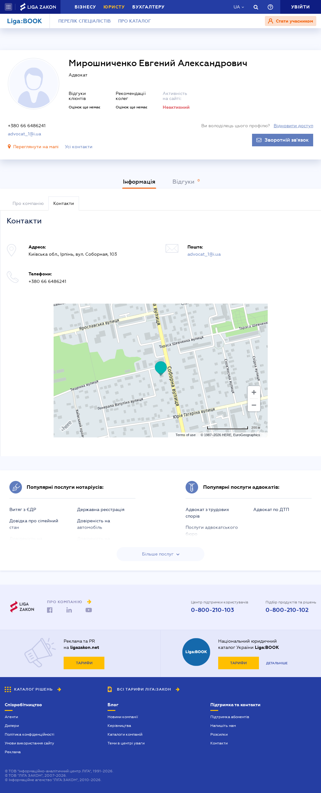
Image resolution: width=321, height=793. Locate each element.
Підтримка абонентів (229, 717)
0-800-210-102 (287, 610)
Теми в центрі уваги (126, 743)
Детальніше (276, 663)
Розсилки (219, 734)
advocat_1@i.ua (24, 133)
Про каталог (134, 20)
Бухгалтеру (148, 6)
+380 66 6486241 (26, 125)
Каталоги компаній (125, 734)
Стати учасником (294, 20)
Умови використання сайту (29, 743)
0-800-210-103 (212, 610)
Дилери (12, 725)
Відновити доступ (293, 125)
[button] (8, 7)
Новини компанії (123, 717)
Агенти (11, 717)
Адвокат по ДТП (271, 509)
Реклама (13, 752)
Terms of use (186, 435)
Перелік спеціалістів (84, 20)
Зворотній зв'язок (287, 140)
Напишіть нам (223, 725)
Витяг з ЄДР (22, 509)
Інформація (139, 182)
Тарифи (84, 663)
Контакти (219, 743)
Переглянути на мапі (36, 146)
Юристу (114, 6)
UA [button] (237, 6)
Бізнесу (85, 6)
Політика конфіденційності (29, 734)
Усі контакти (78, 146)
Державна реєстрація (100, 509)
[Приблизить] (254, 392)
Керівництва (119, 725)
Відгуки (184, 182)
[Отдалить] (254, 405)
